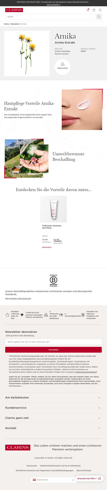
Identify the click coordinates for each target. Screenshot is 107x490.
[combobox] (53, 480)
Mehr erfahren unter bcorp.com (18, 298)
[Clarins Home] (14, 10)
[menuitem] (87, 10)
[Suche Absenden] (99, 17)
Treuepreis (58, 241)
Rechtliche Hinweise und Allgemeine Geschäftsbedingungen (44, 470)
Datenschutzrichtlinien (86, 372)
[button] (53, 398)
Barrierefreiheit (84, 470)
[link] (58, 241)
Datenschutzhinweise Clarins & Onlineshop (60, 466)
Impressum (31, 466)
